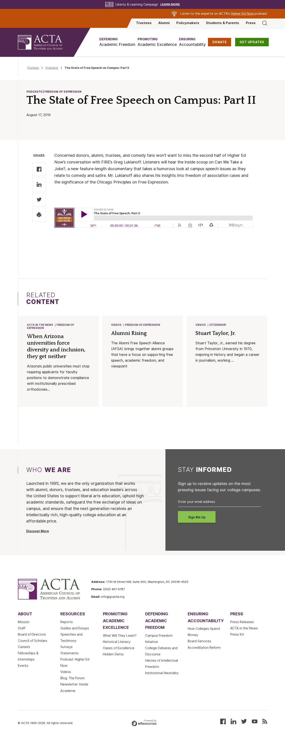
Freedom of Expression (142, 324)
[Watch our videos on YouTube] (254, 721)
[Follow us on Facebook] (223, 721)
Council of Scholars (32, 641)
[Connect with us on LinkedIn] (233, 721)
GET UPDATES (252, 42)
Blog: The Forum (72, 678)
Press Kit (237, 634)
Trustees (144, 23)
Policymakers (187, 23)
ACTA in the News (40, 324)
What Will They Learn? (119, 636)
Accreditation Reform (204, 648)
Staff (21, 628)
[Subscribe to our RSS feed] (264, 721)
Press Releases (242, 622)
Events (23, 666)
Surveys (66, 647)
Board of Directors (32, 634)
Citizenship (217, 324)
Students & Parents (222, 23)
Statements (69, 653)
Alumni (164, 23)
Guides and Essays (74, 628)
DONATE (219, 42)
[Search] (264, 23)
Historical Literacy (116, 642)
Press (251, 23)
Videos (116, 324)
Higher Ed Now (242, 14)
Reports (66, 622)
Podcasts (51, 67)
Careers (24, 647)
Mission (23, 622)
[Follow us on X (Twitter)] (244, 721)
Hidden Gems (113, 654)
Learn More (170, 4)
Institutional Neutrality (162, 673)
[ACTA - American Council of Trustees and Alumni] (45, 42)
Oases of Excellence (118, 648)
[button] (117, 42)
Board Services (199, 641)
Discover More (37, 531)
